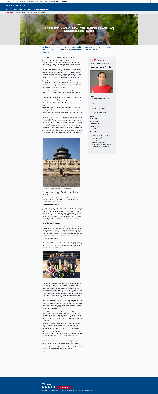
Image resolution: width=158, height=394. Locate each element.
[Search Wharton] (151, 1)
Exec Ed (46, 1)
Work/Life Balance (72, 359)
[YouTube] (52, 387)
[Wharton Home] (10, 1)
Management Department (69, 390)
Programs (21, 9)
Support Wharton (64, 387)
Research (15, 9)
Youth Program (22, 1)
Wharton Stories (9, 12)
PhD (43, 1)
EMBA (41, 1)
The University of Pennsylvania (58, 390)
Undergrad (28, 1)
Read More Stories (46, 366)
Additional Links (45, 380)
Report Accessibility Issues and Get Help (88, 390)
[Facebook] (46, 387)
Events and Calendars (28, 9)
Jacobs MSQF (33, 1)
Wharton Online (52, 1)
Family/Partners (51, 359)
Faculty (18, 1)
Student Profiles (61, 359)
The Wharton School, (48, 390)
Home (7, 9)
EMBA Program (97, 60)
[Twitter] (43, 387)
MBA (37, 1)
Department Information (38, 9)
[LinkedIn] (49, 387)
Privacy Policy (77, 390)
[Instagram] (54, 387)
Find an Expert (47, 9)
